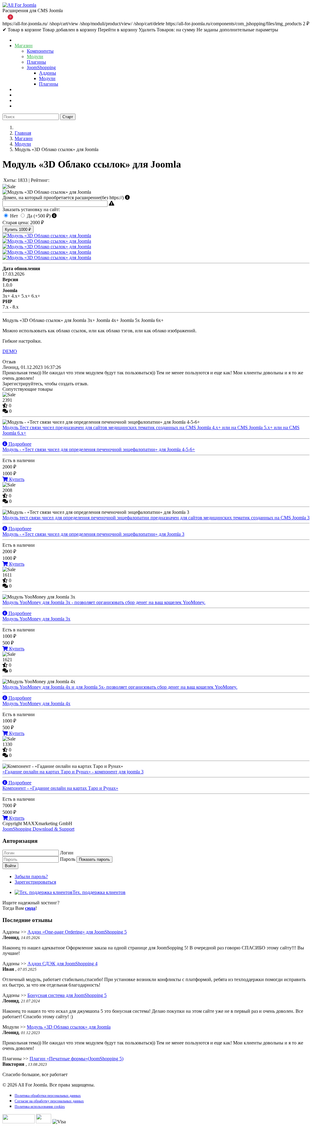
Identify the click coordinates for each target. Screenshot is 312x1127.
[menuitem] (23, 40)
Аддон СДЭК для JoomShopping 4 (62, 963)
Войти (10, 866)
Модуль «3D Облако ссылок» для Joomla (69, 1027)
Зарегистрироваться (35, 882)
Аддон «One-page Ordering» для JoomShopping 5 (77, 931)
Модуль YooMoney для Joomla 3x (36, 618)
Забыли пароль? (31, 876)
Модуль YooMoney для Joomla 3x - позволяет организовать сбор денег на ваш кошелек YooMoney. (103, 608)
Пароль (67, 859)
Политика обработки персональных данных (48, 1095)
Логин (66, 852)
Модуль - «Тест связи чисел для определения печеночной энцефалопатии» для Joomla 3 (93, 534)
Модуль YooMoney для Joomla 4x (36, 703)
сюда (30, 908)
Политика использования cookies (40, 1106)
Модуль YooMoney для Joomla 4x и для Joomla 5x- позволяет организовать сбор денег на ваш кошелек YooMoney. (119, 692)
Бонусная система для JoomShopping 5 (67, 995)
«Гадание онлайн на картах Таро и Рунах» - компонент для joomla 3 (73, 777)
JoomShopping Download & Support (38, 829)
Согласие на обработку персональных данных (49, 1101)
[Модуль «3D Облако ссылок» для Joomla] (46, 235)
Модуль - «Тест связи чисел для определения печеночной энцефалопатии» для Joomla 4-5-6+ (98, 449)
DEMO (9, 351)
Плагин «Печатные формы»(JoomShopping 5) (76, 1058)
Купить (18, 229)
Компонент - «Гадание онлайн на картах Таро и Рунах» (60, 788)
